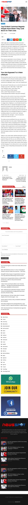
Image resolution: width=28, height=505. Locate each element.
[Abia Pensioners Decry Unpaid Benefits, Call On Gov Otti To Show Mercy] (7, 209)
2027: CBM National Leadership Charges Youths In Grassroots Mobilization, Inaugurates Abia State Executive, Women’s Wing (13, 291)
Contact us (22, 492)
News (4, 355)
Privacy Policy (15, 492)
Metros (4, 351)
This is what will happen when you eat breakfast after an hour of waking (21, 179)
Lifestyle (3, 23)
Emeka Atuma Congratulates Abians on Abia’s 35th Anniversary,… (16, 459)
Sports (4, 364)
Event (4, 330)
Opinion (4, 357)
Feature (4, 337)
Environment (6, 328)
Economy (5, 321)
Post (4, 362)
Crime (4, 319)
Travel (4, 367)
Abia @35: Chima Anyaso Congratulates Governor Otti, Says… (16, 453)
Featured (5, 339)
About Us (9, 492)
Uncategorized (6, 371)
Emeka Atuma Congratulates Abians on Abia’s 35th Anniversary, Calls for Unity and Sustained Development (13, 280)
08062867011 (17, 502)
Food (4, 342)
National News (6, 353)
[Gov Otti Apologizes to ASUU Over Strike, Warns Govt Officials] (4, 443)
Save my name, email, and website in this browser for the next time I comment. (14, 254)
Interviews (5, 346)
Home (4, 492)
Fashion (4, 335)
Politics (4, 360)
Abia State (5, 317)
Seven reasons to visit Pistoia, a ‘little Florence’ (7, 178)
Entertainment (6, 326)
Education (5, 324)
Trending (5, 369)
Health (4, 344)
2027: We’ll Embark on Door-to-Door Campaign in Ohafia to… (15, 448)
